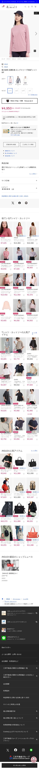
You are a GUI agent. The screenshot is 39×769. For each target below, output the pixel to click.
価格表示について (10, 150)
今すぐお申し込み (15, 135)
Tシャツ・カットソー (11, 601)
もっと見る (32, 174)
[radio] (10, 81)
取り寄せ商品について (11, 153)
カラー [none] (3, 79)
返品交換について (10, 155)
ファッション (16, 599)
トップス (25, 599)
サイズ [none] (3, 90)
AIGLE (6, 64)
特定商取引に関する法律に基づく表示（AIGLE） (15, 196)
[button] (19, 33)
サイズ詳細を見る (33, 94)
